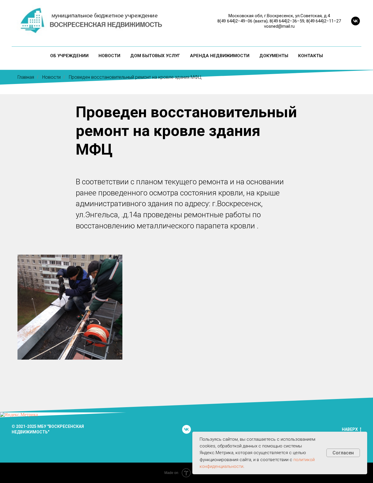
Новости (109, 55)
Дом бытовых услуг (155, 55)
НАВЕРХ (350, 429)
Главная (25, 77)
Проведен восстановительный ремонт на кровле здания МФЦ (135, 77)
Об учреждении (69, 55)
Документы (273, 55)
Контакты (310, 55)
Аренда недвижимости (219, 55)
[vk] (355, 21)
